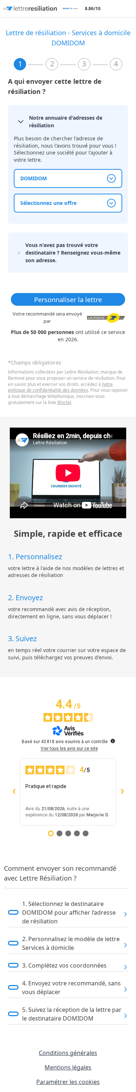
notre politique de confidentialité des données (60, 387)
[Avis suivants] (122, 792)
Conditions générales (68, 1053)
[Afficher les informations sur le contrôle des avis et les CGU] (113, 741)
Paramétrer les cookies (68, 1082)
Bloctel (64, 402)
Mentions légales (68, 1067)
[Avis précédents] (14, 792)
